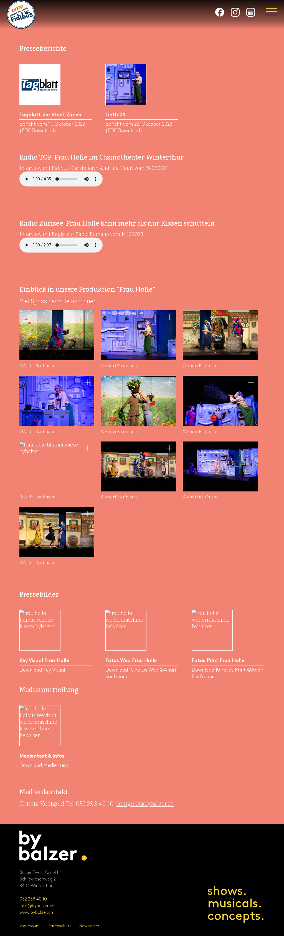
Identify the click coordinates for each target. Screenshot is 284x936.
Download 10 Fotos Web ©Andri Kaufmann (140, 673)
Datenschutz (59, 926)
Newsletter (89, 926)
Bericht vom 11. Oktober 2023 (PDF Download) (52, 127)
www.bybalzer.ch (36, 912)
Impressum (29, 926)
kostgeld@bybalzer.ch (145, 804)
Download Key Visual (42, 670)
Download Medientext (44, 765)
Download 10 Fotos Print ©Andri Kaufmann (227, 673)
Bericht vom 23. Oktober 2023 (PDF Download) (138, 127)
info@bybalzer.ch (36, 906)
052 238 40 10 (33, 899)
